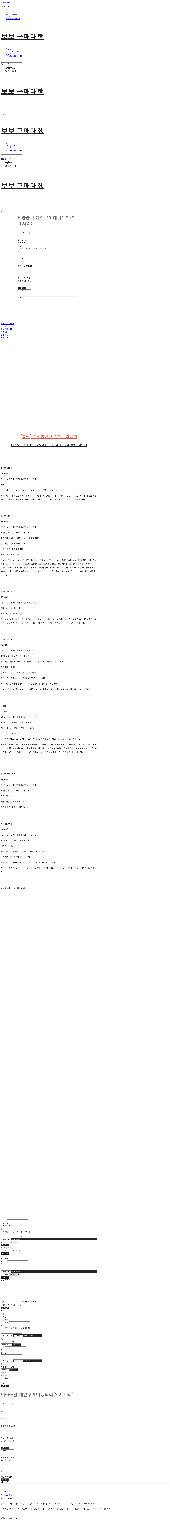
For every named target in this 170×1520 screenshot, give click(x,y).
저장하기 (5, 1245)
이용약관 (4, 1491)
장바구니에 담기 (7, 1450)
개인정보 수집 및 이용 (10, 1231)
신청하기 (5, 1479)
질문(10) (4, 334)
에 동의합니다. (15, 1231)
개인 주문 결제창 (11, 14)
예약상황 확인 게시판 (13, 19)
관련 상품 (5, 337)
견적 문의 (9, 12)
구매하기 (5, 1386)
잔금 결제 (9, 17)
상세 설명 (5, 326)
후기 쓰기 (5, 1253)
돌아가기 (5, 1369)
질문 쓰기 (5, 1308)
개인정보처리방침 (7, 1495)
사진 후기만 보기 (10, 1247)
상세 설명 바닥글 (7, 329)
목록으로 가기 (7, 1344)
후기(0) (4, 331)
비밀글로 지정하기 (8, 1341)
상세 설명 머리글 (7, 323)
